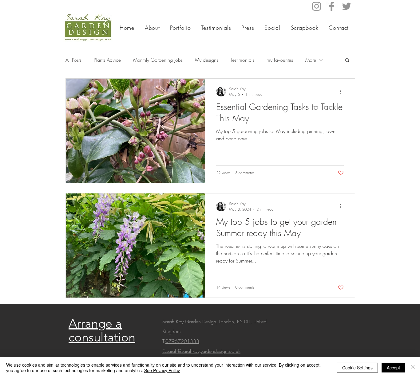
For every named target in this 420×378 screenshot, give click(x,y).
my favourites (280, 60)
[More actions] (343, 91)
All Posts (73, 60)
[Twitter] (347, 6)
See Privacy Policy (162, 370)
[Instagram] (317, 6)
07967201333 (182, 341)
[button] (347, 60)
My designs (206, 60)
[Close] (412, 367)
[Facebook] (332, 6)
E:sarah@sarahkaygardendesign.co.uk (201, 351)
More (310, 60)
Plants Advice (107, 60)
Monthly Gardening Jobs (158, 60)
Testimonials (242, 60)
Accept (393, 367)
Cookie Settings (357, 367)
